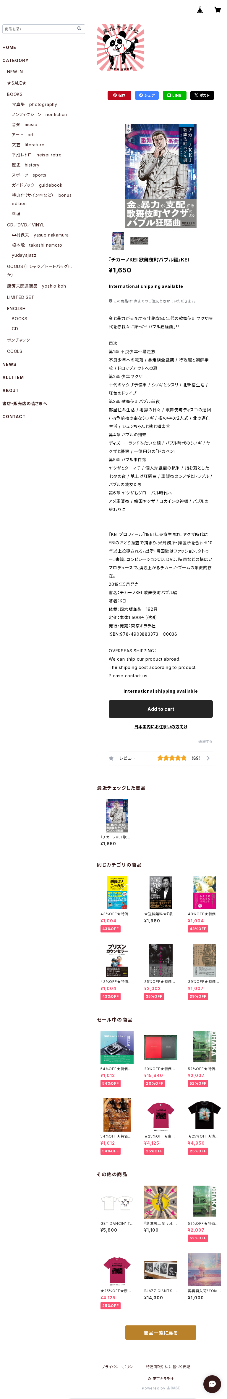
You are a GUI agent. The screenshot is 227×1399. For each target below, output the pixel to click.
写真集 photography (34, 104)
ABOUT (10, 390)
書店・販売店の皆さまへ (25, 403)
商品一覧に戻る (161, 1333)
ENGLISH (16, 308)
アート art (23, 134)
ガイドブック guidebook (37, 185)
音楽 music (24, 124)
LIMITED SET (21, 297)
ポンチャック (18, 339)
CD (15, 328)
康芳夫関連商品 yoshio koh (36, 285)
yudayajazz (24, 255)
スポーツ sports (29, 174)
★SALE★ (17, 82)
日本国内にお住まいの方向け (160, 726)
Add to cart (160, 709)
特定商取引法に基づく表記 (168, 1367)
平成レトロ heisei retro (36, 154)
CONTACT (14, 416)
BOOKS (15, 94)
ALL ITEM (13, 377)
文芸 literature (28, 144)
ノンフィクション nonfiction (39, 114)
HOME (9, 47)
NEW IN (15, 71)
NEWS (9, 364)
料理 (16, 213)
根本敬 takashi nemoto (37, 245)
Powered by (154, 1388)
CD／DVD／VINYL (26, 224)
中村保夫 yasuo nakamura (40, 234)
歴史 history (26, 164)
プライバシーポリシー (119, 1367)
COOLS (14, 351)
